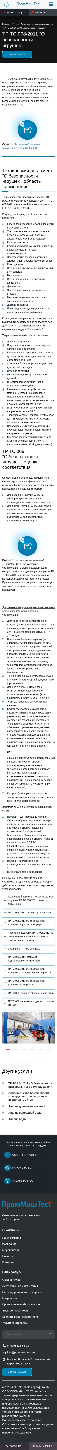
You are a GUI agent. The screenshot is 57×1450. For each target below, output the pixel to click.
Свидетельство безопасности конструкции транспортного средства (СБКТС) (28, 1096)
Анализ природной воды (25, 1112)
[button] (8, 1049)
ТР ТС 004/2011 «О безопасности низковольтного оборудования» (30, 1085)
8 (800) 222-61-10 (18, 1345)
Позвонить (16, 1446)
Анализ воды (17, 1119)
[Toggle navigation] (51, 4)
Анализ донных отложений (26, 1106)
